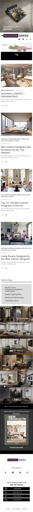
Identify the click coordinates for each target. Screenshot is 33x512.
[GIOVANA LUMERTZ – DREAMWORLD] (16, 75)
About (8, 509)
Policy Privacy (16, 509)
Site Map (24, 509)
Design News (4, 139)
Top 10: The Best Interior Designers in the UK (14, 204)
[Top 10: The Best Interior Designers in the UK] (16, 180)
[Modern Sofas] (15, 35)
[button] (31, 430)
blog (2, 195)
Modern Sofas (9, 90)
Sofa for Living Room (7, 140)
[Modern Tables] (16, 460)
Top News (16, 140)
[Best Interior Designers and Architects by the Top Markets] (16, 124)
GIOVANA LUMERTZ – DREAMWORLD (13, 95)
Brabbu (3, 90)
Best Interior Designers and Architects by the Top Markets (16, 149)
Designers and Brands (14, 139)
